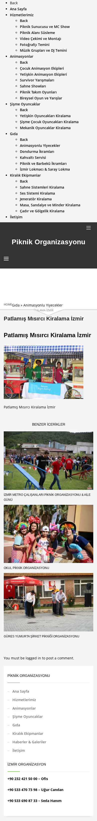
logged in (34, 658)
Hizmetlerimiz (24, 699)
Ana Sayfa (20, 691)
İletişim (18, 750)
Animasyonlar (24, 708)
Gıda (16, 305)
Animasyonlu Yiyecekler (43, 305)
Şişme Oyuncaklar (27, 716)
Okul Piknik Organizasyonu (26, 568)
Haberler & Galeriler (29, 742)
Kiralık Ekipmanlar (27, 733)
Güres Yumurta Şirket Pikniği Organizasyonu (41, 636)
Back (14, 2)
